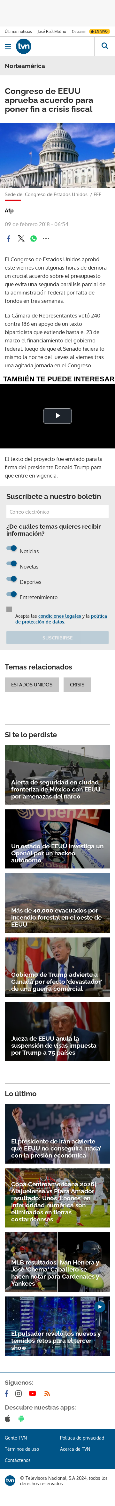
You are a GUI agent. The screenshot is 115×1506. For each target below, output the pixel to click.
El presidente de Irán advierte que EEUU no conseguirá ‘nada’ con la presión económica (56, 1148)
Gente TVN (16, 1438)
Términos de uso (22, 1449)
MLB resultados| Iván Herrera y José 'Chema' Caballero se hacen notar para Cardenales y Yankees (55, 1273)
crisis (77, 685)
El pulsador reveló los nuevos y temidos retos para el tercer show (56, 1340)
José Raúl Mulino (52, 31)
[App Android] (23, 1418)
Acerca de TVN (75, 1449)
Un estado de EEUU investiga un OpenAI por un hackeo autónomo (57, 853)
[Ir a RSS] (48, 1393)
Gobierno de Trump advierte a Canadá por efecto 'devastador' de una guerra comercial (56, 981)
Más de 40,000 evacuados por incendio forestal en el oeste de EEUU (56, 917)
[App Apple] (9, 1418)
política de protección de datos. (61, 618)
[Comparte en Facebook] (8, 238)
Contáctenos (18, 1460)
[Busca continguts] (104, 46)
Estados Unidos (31, 685)
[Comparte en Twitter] (21, 238)
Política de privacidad (82, 1438)
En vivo (101, 31)
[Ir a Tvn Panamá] (55, 46)
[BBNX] (10, 1480)
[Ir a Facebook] (8, 1393)
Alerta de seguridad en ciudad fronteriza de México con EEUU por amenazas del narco (55, 789)
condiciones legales (59, 616)
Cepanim (79, 31)
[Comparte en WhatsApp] (33, 238)
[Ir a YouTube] (34, 1393)
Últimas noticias (18, 31)
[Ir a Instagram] (19, 1393)
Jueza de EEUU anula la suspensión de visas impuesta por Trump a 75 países (53, 1045)
